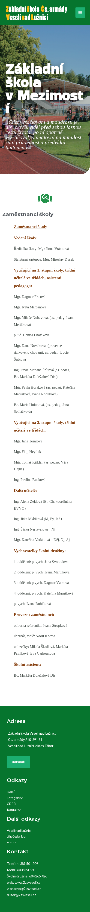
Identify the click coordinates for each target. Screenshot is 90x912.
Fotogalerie (15, 798)
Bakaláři (18, 762)
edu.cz (11, 842)
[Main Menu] (80, 12)
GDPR (11, 804)
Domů (11, 792)
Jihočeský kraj (16, 836)
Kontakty (14, 810)
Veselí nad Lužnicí (19, 830)
